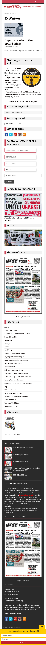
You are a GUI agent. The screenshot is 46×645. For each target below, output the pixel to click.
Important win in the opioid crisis (18, 42)
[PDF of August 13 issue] (8, 458)
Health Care (8, 350)
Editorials (8, 340)
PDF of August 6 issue (20, 461)
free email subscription (26, 495)
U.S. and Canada (10, 390)
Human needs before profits (14, 353)
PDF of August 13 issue (21, 455)
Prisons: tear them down (13, 370)
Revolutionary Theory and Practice (17, 377)
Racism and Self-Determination (16, 373)
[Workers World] (23, 7)
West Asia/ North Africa (13, 393)
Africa (6, 327)
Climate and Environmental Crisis (17, 334)
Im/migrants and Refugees (14, 357)
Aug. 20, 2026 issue (23, 317)
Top (5, 387)
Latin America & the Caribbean (16, 360)
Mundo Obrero (10, 367)
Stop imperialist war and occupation (18, 383)
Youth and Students (11, 406)
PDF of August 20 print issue (23, 448)
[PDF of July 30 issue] (8, 479)
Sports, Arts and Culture (13, 380)
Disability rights (10, 337)
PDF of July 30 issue (20, 475)
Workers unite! (10, 400)
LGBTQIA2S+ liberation (13, 363)
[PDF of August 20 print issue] (8, 451)
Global (6, 347)
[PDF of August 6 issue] (8, 465)
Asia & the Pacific (10, 330)
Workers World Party (12, 403)
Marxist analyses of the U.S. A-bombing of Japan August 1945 (27, 469)
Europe (7, 343)
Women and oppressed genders (16, 396)
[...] (40, 51)
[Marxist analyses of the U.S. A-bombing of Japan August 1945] (8, 472)
